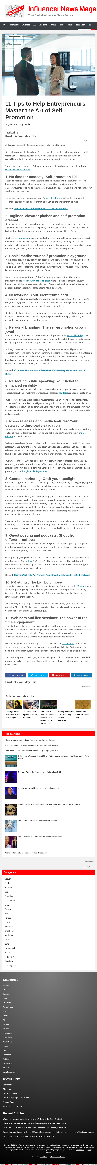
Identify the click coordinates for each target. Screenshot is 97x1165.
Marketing (14, 25)
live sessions (68, 643)
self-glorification (54, 198)
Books (7, 883)
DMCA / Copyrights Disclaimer (16, 1098)
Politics (8, 952)
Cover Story (10, 900)
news (7, 944)
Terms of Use (80, 1150)
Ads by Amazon (86, 141)
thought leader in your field (35, 471)
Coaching (43, 25)
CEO (34, 25)
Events (7, 905)
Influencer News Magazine (26, 1145)
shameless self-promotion (17, 169)
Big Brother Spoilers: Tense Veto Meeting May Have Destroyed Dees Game (34, 1123)
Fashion (62, 25)
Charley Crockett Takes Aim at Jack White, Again (13, 715)
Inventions (9, 931)
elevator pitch (21, 238)
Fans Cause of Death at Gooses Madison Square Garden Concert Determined (47, 717)
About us (7, 1089)
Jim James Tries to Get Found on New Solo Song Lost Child (28, 1136)
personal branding (75, 335)
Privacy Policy (9, 1102)
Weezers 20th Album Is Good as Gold (82, 715)
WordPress (43, 1157)
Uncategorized (11, 965)
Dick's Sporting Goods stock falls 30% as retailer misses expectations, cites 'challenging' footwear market (48, 1132)
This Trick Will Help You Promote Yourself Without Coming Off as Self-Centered (52, 575)
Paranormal (10, 948)
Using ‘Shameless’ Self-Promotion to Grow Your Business (41, 208)
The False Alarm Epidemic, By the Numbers (30, 715)
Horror (8, 922)
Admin (27, 124)
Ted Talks (63, 393)
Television (80, 25)
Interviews (9, 927)
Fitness (53, 25)
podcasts (29, 561)
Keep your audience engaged (36, 280)
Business (26, 25)
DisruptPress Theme (58, 1157)
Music (70, 25)
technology (9, 957)
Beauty (8, 879)
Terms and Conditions (12, 1106)
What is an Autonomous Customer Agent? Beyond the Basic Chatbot (32, 1119)
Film (89, 25)
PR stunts (81, 586)
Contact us (7, 1085)
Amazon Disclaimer (11, 1093)
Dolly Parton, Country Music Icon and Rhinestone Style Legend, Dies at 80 (34, 1128)
